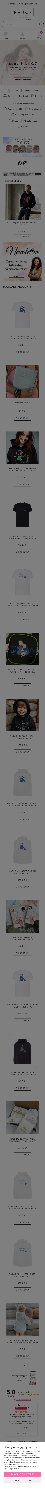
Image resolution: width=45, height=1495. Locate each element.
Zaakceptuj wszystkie (22, 1474)
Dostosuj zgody (22, 1481)
